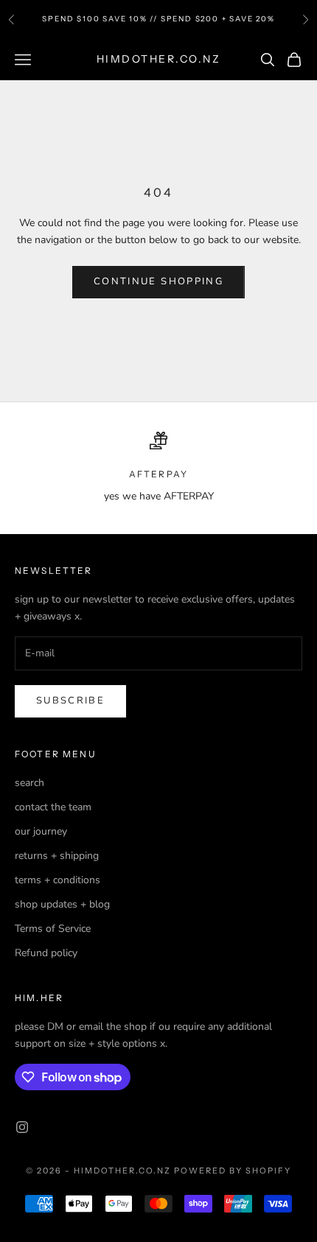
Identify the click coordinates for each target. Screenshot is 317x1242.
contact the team (53, 807)
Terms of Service (53, 929)
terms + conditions (57, 880)
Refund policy (46, 953)
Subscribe (70, 700)
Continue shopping (158, 281)
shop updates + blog (62, 904)
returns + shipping (57, 856)
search (29, 783)
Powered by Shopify (232, 1170)
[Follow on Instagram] (22, 1127)
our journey (41, 831)
